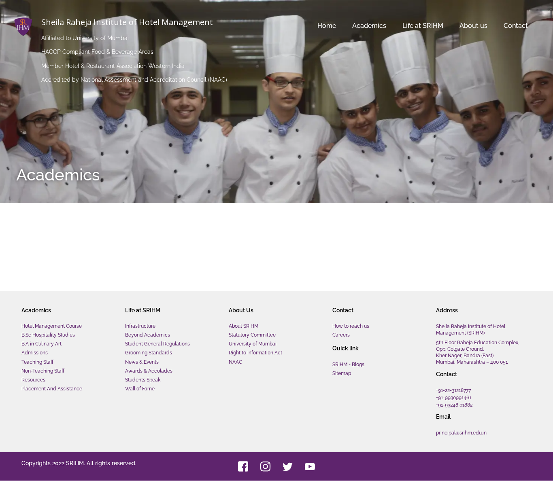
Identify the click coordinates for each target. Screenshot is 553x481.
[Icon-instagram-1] (265, 466)
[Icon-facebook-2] (243, 466)
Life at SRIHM (393, 26)
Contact (506, 26)
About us (454, 26)
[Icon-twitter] (287, 466)
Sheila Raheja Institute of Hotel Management (127, 22)
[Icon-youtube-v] (310, 466)
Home (288, 26)
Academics (330, 26)
